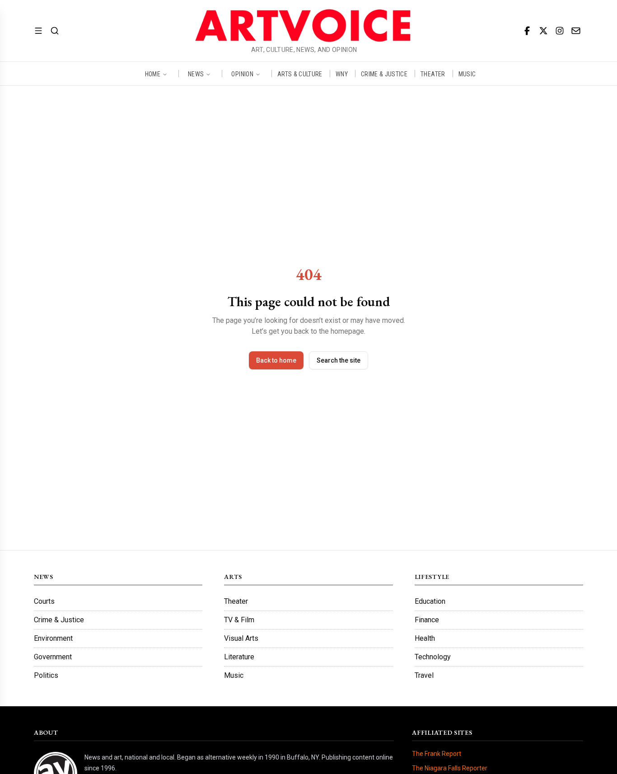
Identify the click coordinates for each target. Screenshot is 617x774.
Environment (53, 638)
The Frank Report (436, 753)
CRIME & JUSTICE (384, 73)
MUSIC (467, 73)
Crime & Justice (59, 619)
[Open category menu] (38, 31)
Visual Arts (241, 638)
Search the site (338, 360)
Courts (44, 601)
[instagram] (559, 30)
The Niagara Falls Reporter (449, 768)
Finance (427, 619)
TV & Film (239, 619)
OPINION (242, 73)
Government (53, 657)
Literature (239, 657)
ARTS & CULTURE (300, 73)
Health (425, 638)
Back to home (276, 360)
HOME (152, 73)
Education (430, 601)
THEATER (433, 73)
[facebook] (527, 30)
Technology (433, 657)
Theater (236, 601)
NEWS (196, 73)
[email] (576, 30)
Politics (46, 675)
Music (233, 675)
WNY (342, 73)
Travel (424, 675)
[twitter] (543, 30)
